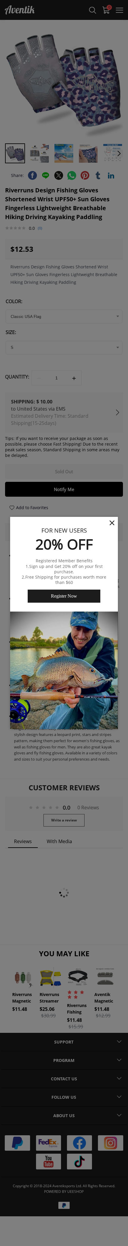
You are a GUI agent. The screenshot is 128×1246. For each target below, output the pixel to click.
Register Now (64, 596)
